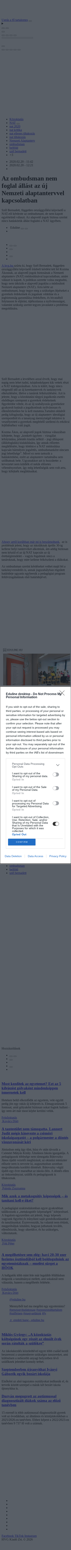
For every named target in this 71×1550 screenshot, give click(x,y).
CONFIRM (22, 842)
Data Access (35, 856)
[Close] (63, 694)
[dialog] (35, 775)
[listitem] (35, 765)
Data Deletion (13, 856)
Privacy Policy (57, 856)
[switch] (56, 774)
